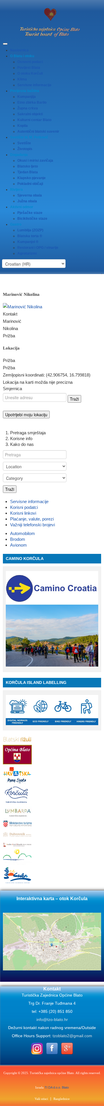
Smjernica (12, 388)
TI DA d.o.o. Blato (56, 1087)
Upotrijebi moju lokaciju (26, 414)
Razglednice (61, 1098)
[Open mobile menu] (5, 44)
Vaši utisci (41, 1098)
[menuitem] (19, 50)
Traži (9, 489)
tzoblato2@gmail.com (72, 1035)
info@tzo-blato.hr (52, 1019)
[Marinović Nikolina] (22, 306)
